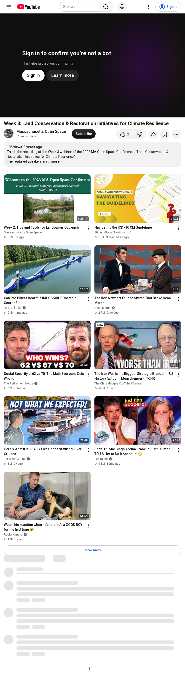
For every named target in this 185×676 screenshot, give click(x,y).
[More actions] (176, 134)
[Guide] (9, 7)
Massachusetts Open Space (41, 131)
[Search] (105, 7)
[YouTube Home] (28, 6)
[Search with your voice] (122, 7)
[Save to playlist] (165, 134)
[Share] (153, 134)
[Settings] (149, 7)
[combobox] (80, 7)
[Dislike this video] (139, 134)
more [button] (55, 161)
